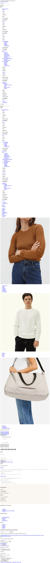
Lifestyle (3, 213)
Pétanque (3, 72)
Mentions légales (5, 520)
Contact (3, 511)
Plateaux (5, 88)
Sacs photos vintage (7, 156)
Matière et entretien (3, 476)
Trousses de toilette (7, 60)
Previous (2, 435)
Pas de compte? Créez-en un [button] (4, 545)
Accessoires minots (5, 41)
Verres (5, 85)
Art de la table (4, 183)
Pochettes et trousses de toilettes (7, 58)
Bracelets (3, 169)
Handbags (3, 209)
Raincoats (3, 288)
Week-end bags (6, 155)
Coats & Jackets (4, 285)
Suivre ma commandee (5, 517)
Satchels (3, 216)
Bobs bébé (6, 42)
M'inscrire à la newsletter (5, 559)
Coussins (3, 91)
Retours (3, 518)
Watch (3, 354)
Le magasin (4, 509)
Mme (4, 553)
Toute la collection (5, 31)
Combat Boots (4, 291)
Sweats (3, 24)
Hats (3, 352)
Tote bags (5, 53)
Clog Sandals (4, 290)
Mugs (5, 86)
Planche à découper (7, 87)
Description (2, 467)
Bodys (3, 138)
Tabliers (3, 190)
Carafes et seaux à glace (8, 84)
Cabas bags (6, 52)
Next (5, 435)
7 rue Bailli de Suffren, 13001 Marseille (8, 510)
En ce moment (4, 19)
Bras (3, 214)
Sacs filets (5, 56)
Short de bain (4, 29)
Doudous (5, 63)
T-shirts (3, 11)
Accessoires (4, 14)
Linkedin (3, 527)
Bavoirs (5, 143)
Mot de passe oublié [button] (3, 543)
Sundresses (4, 353)
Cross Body (4, 215)
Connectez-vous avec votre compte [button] (5, 562)
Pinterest (3, 526)
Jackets (3, 210)
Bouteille (5, 184)
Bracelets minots (6, 45)
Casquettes (4, 70)
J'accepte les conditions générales (6, 558)
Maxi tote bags (6, 54)
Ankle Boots (4, 289)
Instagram (3, 524)
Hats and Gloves (4, 212)
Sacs (3, 51)
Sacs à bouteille (6, 57)
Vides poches (4, 93)
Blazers (3, 286)
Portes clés (4, 73)
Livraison (3, 519)
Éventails (3, 67)
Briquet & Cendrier (5, 77)
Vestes (3, 16)
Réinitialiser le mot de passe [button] (17, 562)
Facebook (3, 525)
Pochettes (5, 44)
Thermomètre (4, 195)
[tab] (3, 205)
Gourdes (3, 75)
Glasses (3, 356)
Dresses (3, 208)
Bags (3, 355)
